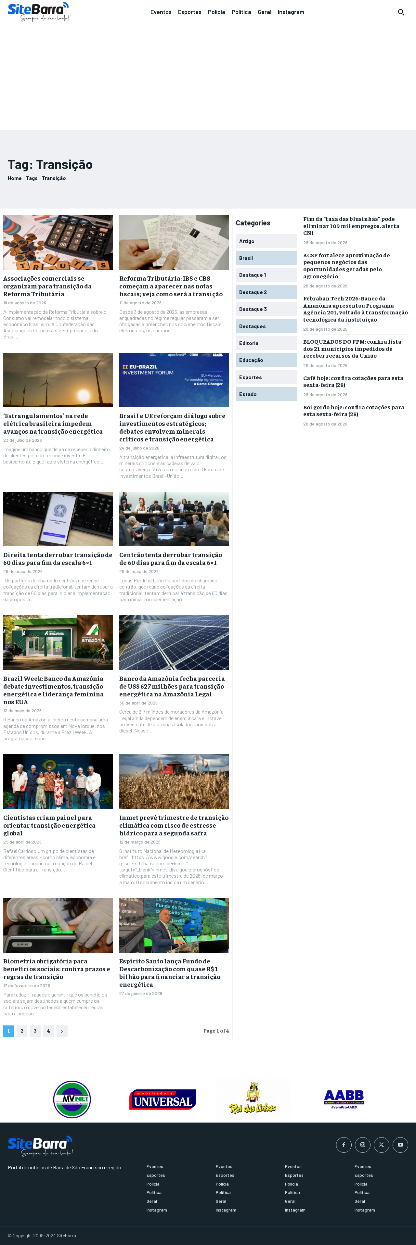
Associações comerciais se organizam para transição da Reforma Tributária (47, 286)
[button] (401, 12)
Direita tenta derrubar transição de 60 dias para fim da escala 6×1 (57, 558)
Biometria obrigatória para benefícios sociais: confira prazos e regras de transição (56, 968)
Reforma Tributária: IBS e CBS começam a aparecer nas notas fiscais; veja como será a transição (171, 286)
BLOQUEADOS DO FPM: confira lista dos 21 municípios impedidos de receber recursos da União (352, 348)
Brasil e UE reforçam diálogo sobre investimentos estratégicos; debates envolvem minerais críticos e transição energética (172, 427)
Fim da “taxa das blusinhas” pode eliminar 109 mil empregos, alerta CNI (351, 225)
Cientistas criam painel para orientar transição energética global (49, 825)
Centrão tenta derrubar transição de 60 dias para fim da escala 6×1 (170, 558)
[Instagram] (362, 1145)
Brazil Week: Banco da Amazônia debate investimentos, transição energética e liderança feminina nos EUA (53, 689)
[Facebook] (344, 1145)
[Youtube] (400, 1145)
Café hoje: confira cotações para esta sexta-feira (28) (353, 381)
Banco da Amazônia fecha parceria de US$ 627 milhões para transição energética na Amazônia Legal (172, 686)
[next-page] (62, 1031)
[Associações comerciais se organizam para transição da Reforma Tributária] (58, 242)
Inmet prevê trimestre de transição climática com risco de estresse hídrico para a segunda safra (173, 825)
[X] (381, 1145)
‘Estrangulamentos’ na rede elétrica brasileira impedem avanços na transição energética (53, 423)
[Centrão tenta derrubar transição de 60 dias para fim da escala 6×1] (174, 519)
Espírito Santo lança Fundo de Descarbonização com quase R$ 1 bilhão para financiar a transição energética (169, 972)
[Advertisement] (208, 74)
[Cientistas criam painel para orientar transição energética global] (58, 781)
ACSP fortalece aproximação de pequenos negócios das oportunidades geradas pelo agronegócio (346, 265)
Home (15, 178)
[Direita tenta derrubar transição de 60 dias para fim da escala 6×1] (58, 519)
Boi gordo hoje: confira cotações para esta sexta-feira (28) (353, 410)
